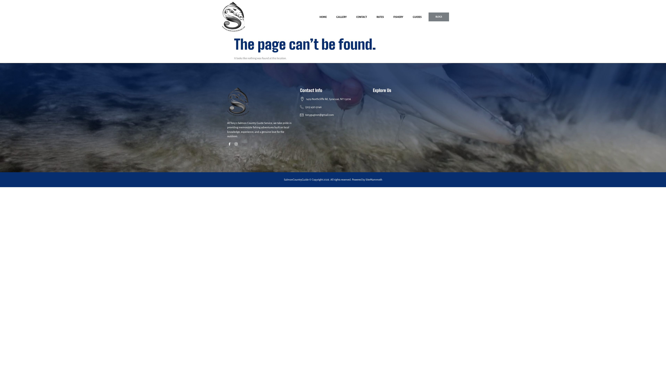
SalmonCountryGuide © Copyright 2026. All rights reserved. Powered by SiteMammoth (333, 179)
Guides (417, 17)
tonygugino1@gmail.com (319, 114)
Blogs (439, 17)
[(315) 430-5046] (302, 107)
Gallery (341, 17)
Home (323, 17)
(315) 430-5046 (313, 107)
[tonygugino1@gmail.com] (302, 115)
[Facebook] (230, 144)
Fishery (398, 17)
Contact (361, 17)
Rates (380, 17)
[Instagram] (237, 144)
